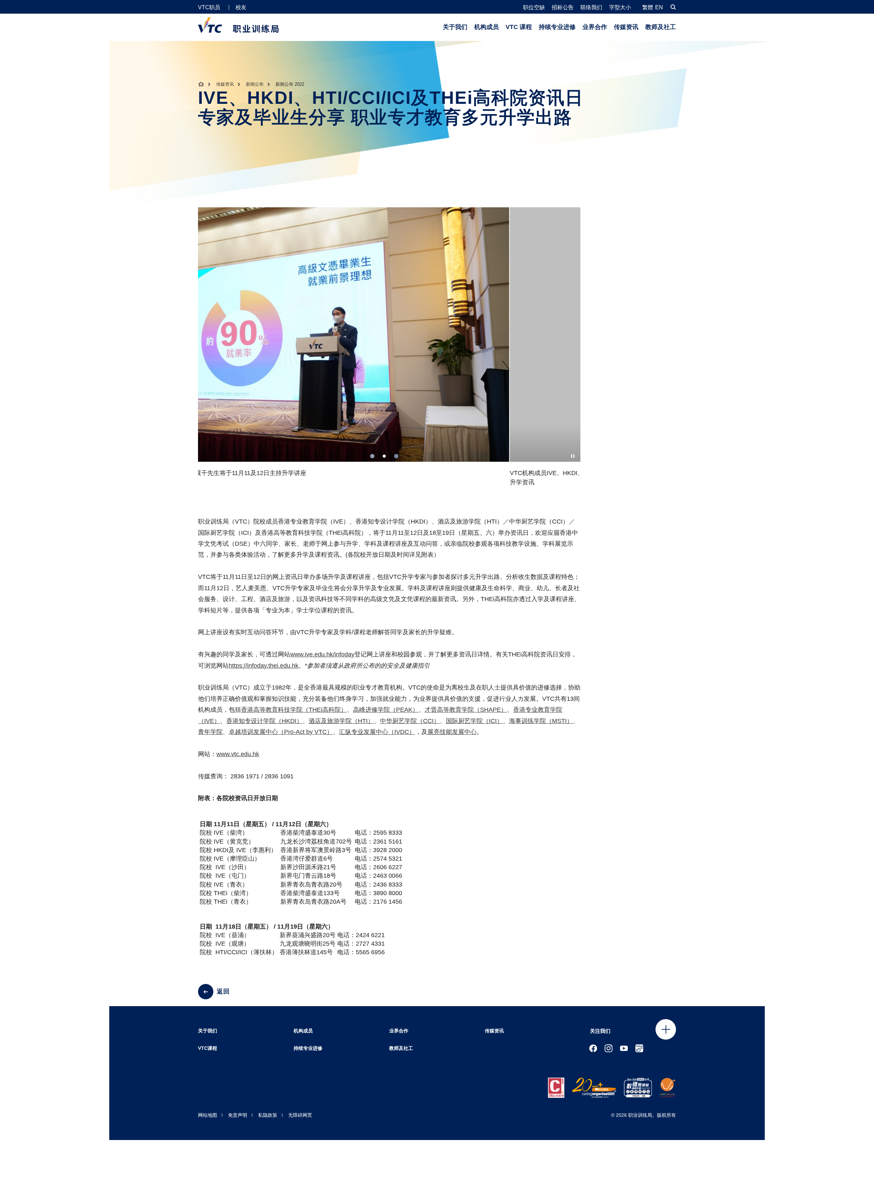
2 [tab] (384, 456)
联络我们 (591, 7)
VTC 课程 (519, 27)
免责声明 (237, 1115)
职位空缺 (534, 7)
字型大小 (620, 7)
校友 (241, 7)
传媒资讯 (626, 27)
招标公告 (563, 7)
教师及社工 (660, 27)
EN (659, 7)
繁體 (647, 7)
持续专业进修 (557, 27)
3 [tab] (396, 456)
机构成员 (486, 27)
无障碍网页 (300, 1115)
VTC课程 (207, 1048)
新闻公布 (255, 84)
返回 (223, 991)
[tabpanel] (389, 349)
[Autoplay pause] (572, 456)
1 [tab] (372, 456)
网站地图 (207, 1115)
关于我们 (455, 27)
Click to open (666, 1029)
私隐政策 (267, 1115)
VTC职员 (209, 7)
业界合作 (594, 27)
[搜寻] (673, 7)
